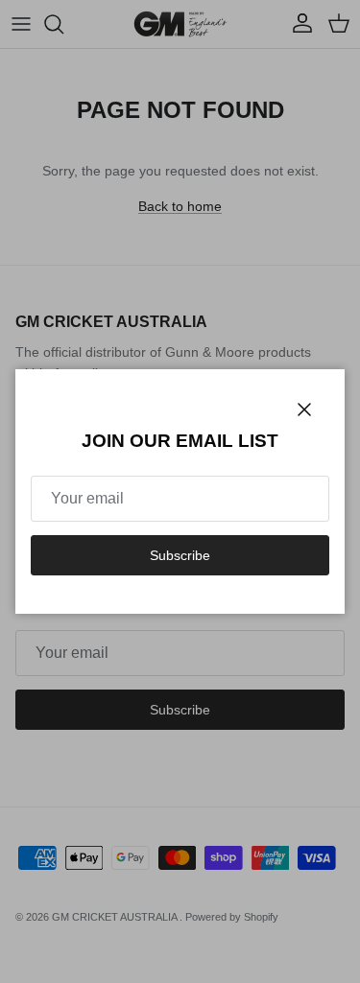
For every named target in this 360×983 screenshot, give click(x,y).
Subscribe (180, 555)
